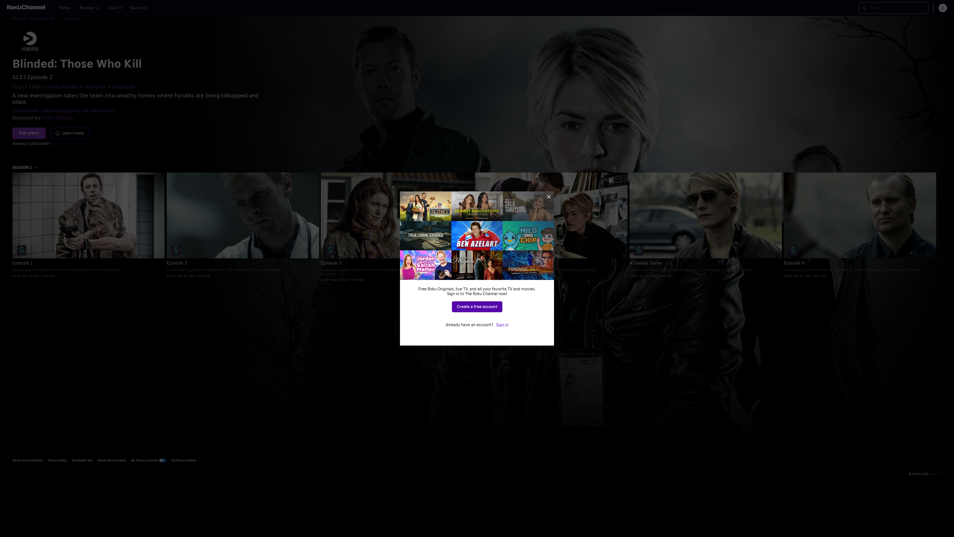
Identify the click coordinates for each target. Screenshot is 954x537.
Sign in (502, 325)
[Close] (549, 197)
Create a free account (477, 307)
